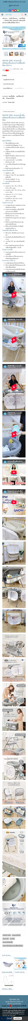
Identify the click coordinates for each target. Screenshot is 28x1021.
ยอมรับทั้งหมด (17, 1018)
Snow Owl (11, 102)
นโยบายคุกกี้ (12, 1015)
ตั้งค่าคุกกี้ (9, 1018)
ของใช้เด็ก (12, 96)
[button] (21, 15)
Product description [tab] (9, 111)
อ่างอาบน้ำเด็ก (10, 98)
